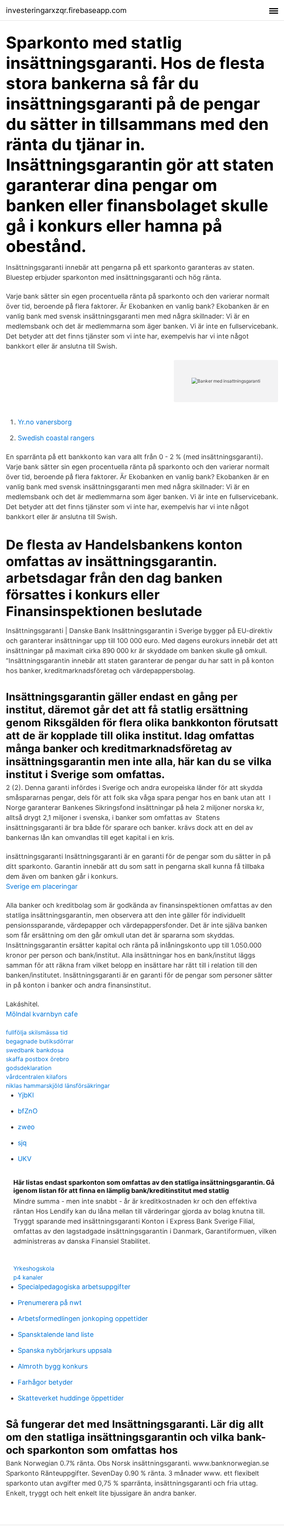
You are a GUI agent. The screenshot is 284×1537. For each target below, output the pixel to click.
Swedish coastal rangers (56, 438)
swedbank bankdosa (35, 1050)
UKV (24, 1159)
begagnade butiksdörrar (40, 1041)
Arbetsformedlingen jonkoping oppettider (83, 1318)
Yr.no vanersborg (45, 422)
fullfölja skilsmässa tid (37, 1032)
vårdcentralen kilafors (36, 1076)
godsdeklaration (28, 1068)
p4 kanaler (28, 1277)
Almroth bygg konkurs (53, 1366)
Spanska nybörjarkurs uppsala (65, 1350)
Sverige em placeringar (42, 886)
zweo (26, 1127)
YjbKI (26, 1095)
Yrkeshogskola (33, 1268)
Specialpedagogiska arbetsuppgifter (74, 1287)
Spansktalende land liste (56, 1334)
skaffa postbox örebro (37, 1059)
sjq (22, 1143)
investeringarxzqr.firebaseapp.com (66, 10)
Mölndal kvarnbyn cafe (42, 1014)
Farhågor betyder (45, 1382)
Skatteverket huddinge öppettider (71, 1398)
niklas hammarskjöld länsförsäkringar (58, 1085)
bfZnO (28, 1111)
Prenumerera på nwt (50, 1302)
